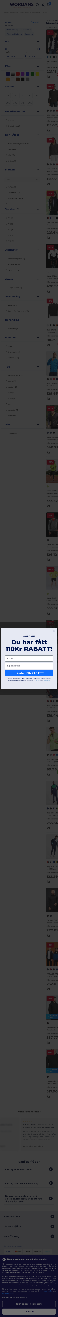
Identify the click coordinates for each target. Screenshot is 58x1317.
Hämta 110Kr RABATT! (29, 673)
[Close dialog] (54, 631)
